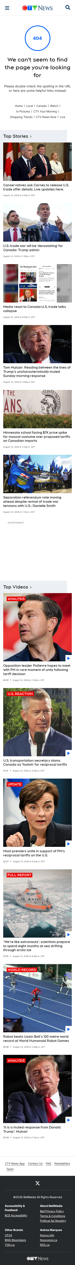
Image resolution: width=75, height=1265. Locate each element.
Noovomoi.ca (48, 1240)
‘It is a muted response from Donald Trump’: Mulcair (32, 1129)
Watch (54, 105)
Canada (41, 105)
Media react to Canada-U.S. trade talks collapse (34, 309)
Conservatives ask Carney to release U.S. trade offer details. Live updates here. (36, 187)
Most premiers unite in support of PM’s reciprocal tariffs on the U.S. (34, 853)
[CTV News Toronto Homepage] (37, 8)
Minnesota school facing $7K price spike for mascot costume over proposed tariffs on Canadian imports (36, 437)
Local (29, 105)
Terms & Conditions (52, 1216)
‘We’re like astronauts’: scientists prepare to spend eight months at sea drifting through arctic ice (36, 946)
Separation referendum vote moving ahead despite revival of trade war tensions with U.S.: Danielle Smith (32, 502)
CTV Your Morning (45, 111)
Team (10, 1169)
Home (19, 105)
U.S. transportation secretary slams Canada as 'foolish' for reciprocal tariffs (35, 763)
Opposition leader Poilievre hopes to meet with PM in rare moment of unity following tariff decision (36, 670)
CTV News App (15, 1163)
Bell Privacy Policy (52, 1211)
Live (62, 117)
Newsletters (62, 1163)
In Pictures (23, 111)
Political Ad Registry (53, 1220)
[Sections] (7, 8)
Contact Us (35, 1163)
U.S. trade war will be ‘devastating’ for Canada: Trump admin (33, 248)
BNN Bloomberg (15, 1240)
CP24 (8, 1235)
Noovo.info (47, 1235)
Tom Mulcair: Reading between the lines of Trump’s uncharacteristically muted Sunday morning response (37, 372)
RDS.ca (45, 1244)
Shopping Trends (21, 117)
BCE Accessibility (16, 1215)
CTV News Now (46, 117)
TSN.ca (10, 1244)
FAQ (48, 1163)
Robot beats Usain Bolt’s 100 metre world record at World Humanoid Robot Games (36, 1039)
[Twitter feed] (37, 1183)
